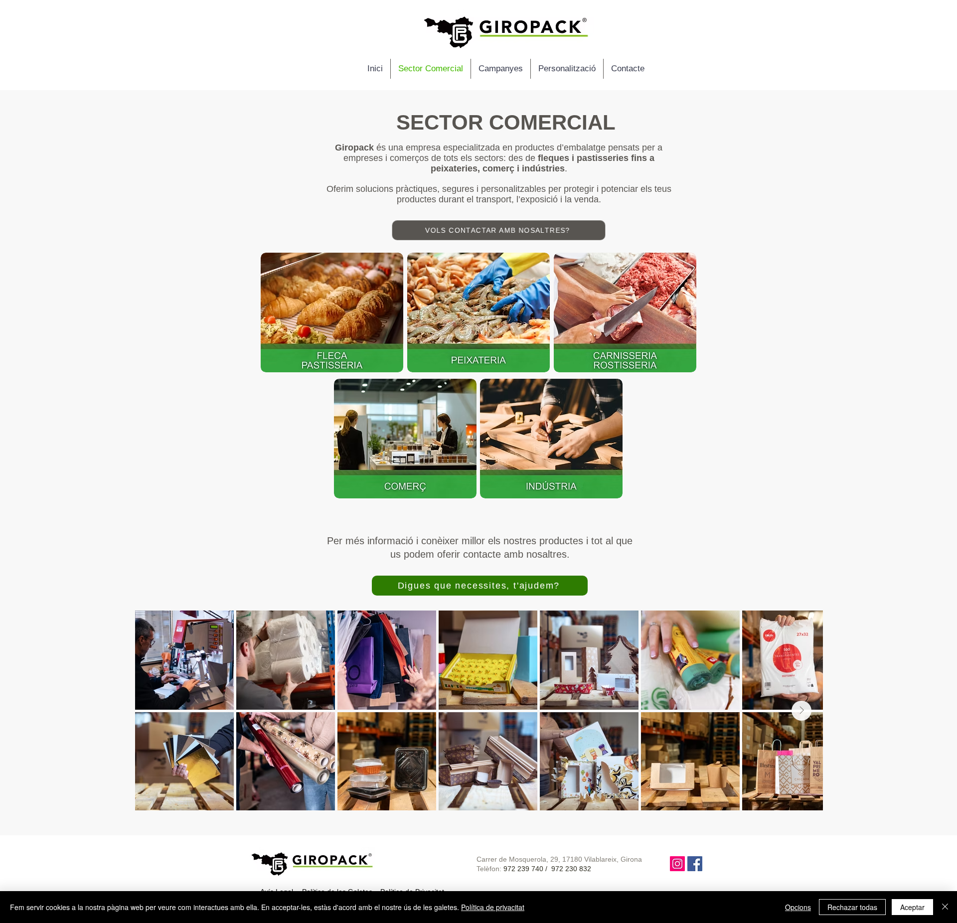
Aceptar (912, 907)
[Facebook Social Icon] (694, 863)
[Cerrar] (945, 907)
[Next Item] (801, 711)
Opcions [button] (798, 907)
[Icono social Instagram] (677, 863)
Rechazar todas (852, 907)
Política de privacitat (492, 907)
